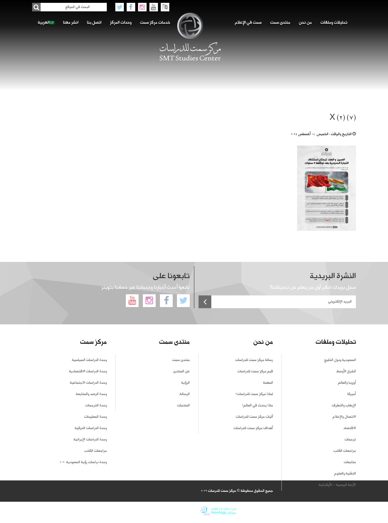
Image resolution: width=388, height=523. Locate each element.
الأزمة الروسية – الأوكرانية (337, 485)
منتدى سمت (280, 23)
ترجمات (350, 439)
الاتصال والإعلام (344, 416)
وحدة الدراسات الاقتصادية (88, 371)
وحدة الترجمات (96, 405)
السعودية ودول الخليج (340, 360)
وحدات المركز (121, 23)
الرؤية (185, 382)
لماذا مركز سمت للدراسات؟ (254, 394)
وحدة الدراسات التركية (91, 428)
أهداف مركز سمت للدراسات (253, 428)
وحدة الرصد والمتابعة (91, 394)
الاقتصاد (349, 428)
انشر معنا (70, 23)
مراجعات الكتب (344, 451)
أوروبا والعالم (347, 382)
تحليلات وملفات (333, 23)
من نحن (305, 23)
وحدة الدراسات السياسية (89, 360)
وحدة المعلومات (95, 416)
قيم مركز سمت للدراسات (255, 371)
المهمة (268, 382)
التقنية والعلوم (345, 473)
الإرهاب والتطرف (344, 405)
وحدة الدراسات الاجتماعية (88, 382)
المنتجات (183, 405)
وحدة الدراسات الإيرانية (90, 439)
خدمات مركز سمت (155, 23)
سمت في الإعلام (248, 23)
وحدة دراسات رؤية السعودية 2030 (83, 462)
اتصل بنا (94, 23)
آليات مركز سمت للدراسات (254, 416)
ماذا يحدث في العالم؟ (257, 405)
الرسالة (185, 394)
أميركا (351, 394)
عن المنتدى (181, 371)
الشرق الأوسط (346, 371)
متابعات (350, 462)
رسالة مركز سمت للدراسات (254, 360)
